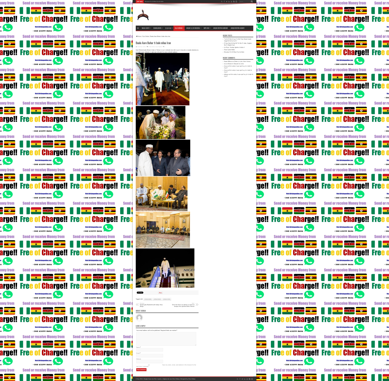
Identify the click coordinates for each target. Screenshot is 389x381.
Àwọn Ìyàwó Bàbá (229, 49)
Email (138, 353)
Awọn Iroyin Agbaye (237, 28)
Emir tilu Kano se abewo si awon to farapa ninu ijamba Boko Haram (183, 305)
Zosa (225, 66)
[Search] (251, 1)
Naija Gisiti (146, 28)
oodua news (147, 299)
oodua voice (166, 299)
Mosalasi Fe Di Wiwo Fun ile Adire (234, 52)
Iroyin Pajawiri (158, 46)
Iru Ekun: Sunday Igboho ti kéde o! (234, 47)
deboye (226, 74)
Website (138, 359)
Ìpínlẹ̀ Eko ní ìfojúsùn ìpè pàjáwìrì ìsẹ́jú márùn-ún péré (159, 1)
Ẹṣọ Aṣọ (168, 28)
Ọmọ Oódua (176, 379)
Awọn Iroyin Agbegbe (220, 28)
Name (138, 347)
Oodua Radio (157, 299)
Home (139, 36)
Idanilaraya (157, 28)
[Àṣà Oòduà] (143, 20)
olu (225, 64)
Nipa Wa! (206, 28)
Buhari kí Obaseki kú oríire (236, 64)
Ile (138, 28)
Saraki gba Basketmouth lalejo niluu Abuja (151, 305)
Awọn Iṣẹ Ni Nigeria (193, 28)
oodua (144, 46)
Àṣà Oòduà (178, 28)
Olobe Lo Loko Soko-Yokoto (242, 61)
